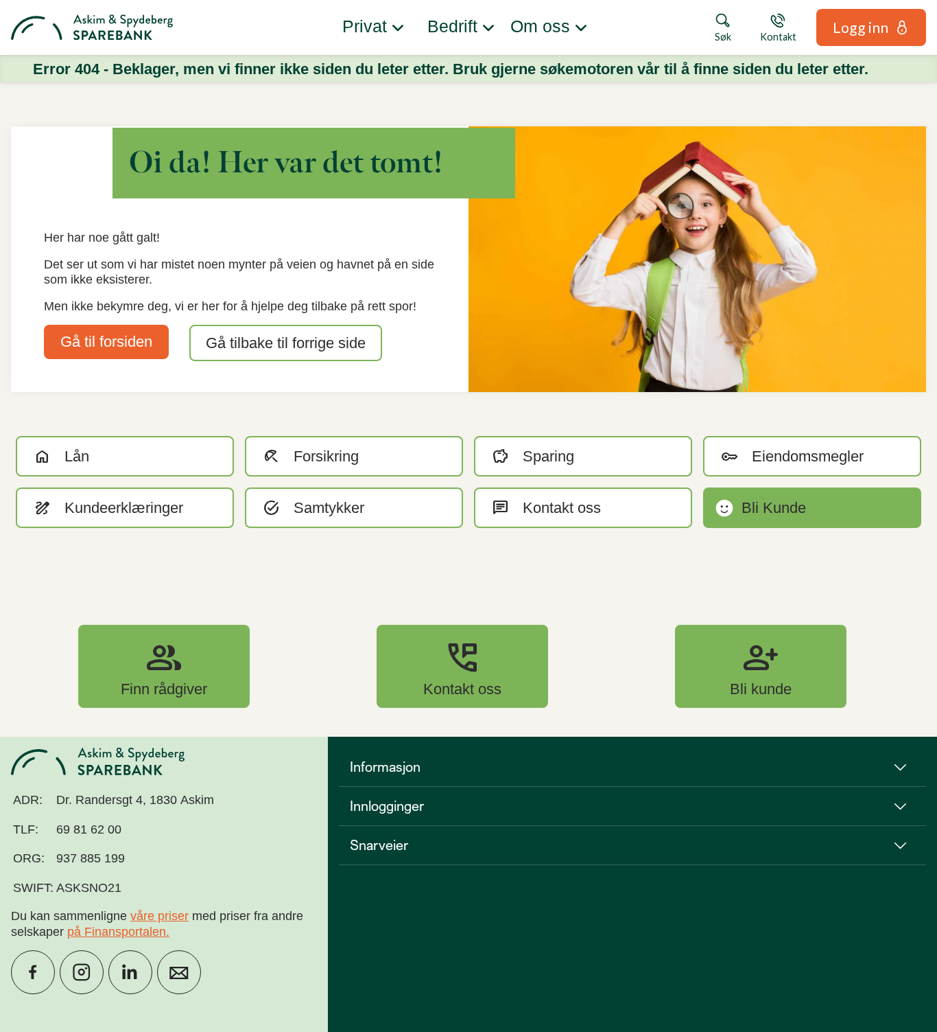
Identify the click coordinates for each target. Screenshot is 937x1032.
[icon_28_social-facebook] (33, 972)
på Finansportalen (116, 932)
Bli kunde (761, 666)
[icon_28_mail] (179, 972)
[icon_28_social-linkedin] (130, 972)
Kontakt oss (462, 666)
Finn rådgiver (164, 666)
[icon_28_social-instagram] (82, 972)
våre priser (159, 916)
